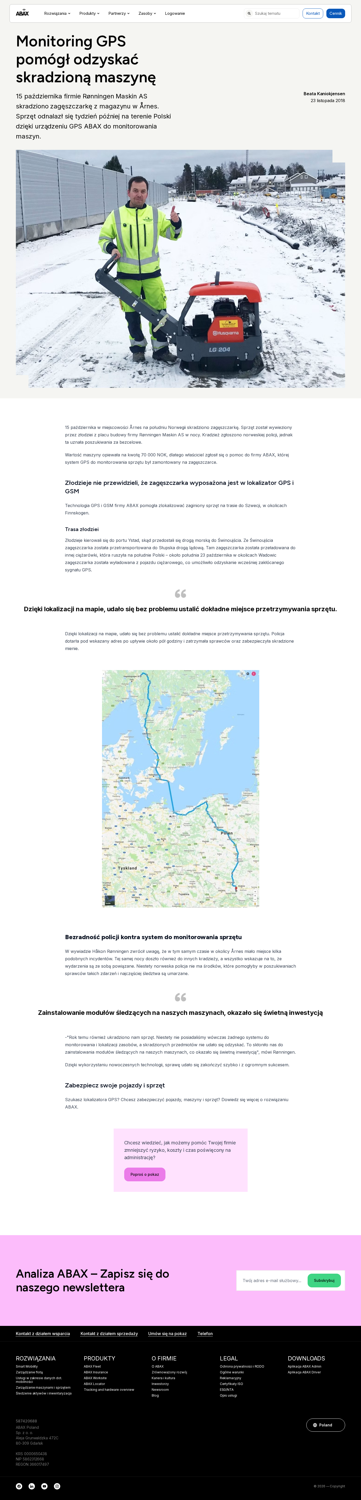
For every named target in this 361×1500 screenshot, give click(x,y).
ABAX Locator (94, 1384)
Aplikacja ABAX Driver (304, 1372)
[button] (338, 1425)
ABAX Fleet (92, 1366)
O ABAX (158, 1366)
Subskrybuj (324, 1280)
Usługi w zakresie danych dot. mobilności (39, 1380)
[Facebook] (19, 1486)
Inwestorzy (160, 1384)
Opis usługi (228, 1395)
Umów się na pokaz (167, 1333)
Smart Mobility (27, 1366)
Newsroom (160, 1390)
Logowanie (175, 13)
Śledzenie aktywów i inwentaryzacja (44, 1393)
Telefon (205, 1333)
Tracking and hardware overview (109, 1390)
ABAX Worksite (95, 1378)
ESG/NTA (227, 1390)
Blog (155, 1395)
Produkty (87, 13)
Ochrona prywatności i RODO (242, 1366)
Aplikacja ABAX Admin (304, 1366)
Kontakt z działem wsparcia (43, 1333)
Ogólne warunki (232, 1372)
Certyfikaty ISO (231, 1384)
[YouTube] (44, 1486)
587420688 (26, 1421)
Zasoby (145, 13)
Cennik (336, 13)
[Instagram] (57, 1486)
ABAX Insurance (96, 1372)
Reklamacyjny (230, 1378)
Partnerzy (117, 13)
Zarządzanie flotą (29, 1372)
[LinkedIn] (32, 1486)
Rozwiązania (55, 13)
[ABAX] (22, 12)
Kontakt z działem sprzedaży (109, 1333)
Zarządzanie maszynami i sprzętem (43, 1387)
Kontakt (313, 13)
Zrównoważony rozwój (169, 1372)
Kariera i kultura (163, 1378)
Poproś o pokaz (145, 1174)
